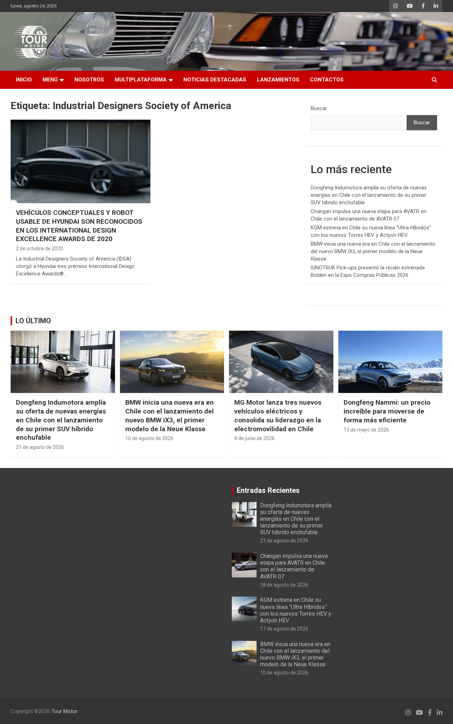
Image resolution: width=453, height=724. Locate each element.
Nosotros (89, 79)
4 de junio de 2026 (254, 438)
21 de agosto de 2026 (40, 447)
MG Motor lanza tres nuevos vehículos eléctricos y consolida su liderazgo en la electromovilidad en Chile (277, 415)
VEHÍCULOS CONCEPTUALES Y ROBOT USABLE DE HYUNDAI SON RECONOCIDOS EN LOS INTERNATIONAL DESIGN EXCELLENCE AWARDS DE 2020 (79, 226)
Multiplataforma (141, 79)
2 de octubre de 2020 (39, 248)
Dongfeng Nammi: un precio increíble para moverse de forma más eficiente (387, 411)
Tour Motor (64, 711)
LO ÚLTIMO (33, 321)
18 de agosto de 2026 (284, 585)
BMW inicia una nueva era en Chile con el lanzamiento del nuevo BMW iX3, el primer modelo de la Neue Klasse (373, 251)
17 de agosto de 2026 (284, 629)
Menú (50, 79)
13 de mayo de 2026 (366, 430)
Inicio (24, 79)
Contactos (327, 79)
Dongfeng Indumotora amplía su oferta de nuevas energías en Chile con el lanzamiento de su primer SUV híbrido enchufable (369, 195)
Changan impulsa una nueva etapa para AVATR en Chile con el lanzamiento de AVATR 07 (294, 566)
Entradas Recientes (268, 490)
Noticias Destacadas (214, 79)
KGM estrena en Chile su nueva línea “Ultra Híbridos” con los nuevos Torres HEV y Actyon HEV (295, 610)
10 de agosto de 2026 (149, 438)
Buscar (319, 108)
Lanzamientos (278, 79)
